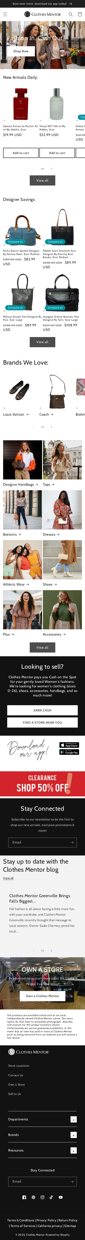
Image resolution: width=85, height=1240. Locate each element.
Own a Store (16, 1084)
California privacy (50, 1226)
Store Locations (18, 1066)
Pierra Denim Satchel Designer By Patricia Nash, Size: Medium (21, 252)
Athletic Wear (14, 584)
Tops (46, 484)
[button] (5, 14)
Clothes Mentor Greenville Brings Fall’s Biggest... (39, 898)
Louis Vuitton (13, 414)
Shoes (48, 584)
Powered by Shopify (58, 1234)
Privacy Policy (46, 1220)
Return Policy (68, 1220)
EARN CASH (43, 710)
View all (42, 180)
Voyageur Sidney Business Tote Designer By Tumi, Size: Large (61, 318)
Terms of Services (23, 1226)
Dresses (49, 534)
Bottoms (10, 534)
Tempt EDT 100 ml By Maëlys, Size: (52, 128)
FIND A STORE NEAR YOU (42, 722)
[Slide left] (33, 168)
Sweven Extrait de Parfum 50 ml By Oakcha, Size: (20, 128)
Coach (44, 414)
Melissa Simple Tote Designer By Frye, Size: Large (22, 318)
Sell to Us (14, 1094)
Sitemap (70, 1226)
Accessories (52, 634)
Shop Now (21, 51)
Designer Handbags (18, 484)
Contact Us (15, 1075)
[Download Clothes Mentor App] (42, 760)
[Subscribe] (72, 842)
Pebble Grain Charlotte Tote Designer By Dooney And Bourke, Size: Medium (59, 254)
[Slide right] (51, 168)
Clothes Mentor (35, 1234)
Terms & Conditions (20, 1220)
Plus (6, 634)
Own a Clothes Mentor (42, 996)
